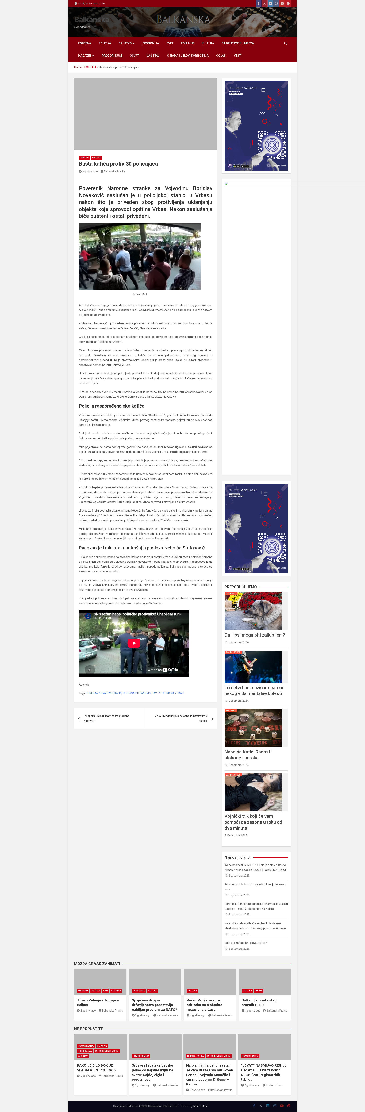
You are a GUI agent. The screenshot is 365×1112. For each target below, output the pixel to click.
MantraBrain (200, 1106)
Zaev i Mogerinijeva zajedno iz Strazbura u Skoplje (181, 718)
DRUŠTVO (125, 43)
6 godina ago (142, 1085)
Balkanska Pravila (114, 171)
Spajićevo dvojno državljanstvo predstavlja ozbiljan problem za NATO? (154, 1005)
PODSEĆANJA (85, 1051)
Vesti (237, 55)
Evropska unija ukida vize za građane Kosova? (106, 718)
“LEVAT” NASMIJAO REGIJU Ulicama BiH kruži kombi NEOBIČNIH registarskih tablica (264, 1072)
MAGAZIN (84, 55)
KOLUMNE (187, 43)
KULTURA (208, 43)
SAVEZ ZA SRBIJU (163, 693)
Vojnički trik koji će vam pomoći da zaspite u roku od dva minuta (253, 822)
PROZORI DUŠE (112, 55)
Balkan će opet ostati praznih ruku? (259, 1002)
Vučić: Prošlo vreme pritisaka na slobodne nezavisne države (204, 1005)
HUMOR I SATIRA (86, 1046)
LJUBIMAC (231, 594)
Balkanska (91, 19)
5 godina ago (88, 1075)
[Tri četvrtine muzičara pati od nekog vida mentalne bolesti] (253, 650)
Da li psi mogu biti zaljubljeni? (255, 635)
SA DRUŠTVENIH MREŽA (238, 43)
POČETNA (84, 43)
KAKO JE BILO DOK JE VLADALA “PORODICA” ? (96, 1067)
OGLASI (221, 55)
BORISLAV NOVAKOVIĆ (99, 693)
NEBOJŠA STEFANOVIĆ (137, 693)
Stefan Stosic (274, 1085)
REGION (258, 991)
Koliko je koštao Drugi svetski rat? (246, 943)
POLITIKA (105, 43)
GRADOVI (84, 157)
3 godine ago (143, 1015)
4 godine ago (198, 1015)
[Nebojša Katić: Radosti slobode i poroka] (253, 709)
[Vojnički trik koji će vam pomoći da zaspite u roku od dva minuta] (253, 773)
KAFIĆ (117, 693)
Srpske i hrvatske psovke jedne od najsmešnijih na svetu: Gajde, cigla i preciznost (152, 1072)
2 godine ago (88, 1010)
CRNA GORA (139, 991)
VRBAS (179, 693)
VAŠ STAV (153, 55)
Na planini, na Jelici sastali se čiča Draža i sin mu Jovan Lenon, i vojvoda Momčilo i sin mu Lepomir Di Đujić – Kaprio (209, 1074)
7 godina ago (252, 1085)
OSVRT (134, 55)
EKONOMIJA (151, 43)
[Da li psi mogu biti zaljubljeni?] (253, 592)
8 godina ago (90, 171)
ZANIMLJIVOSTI (233, 652)
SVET (170, 43)
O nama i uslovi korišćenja (188, 55)
